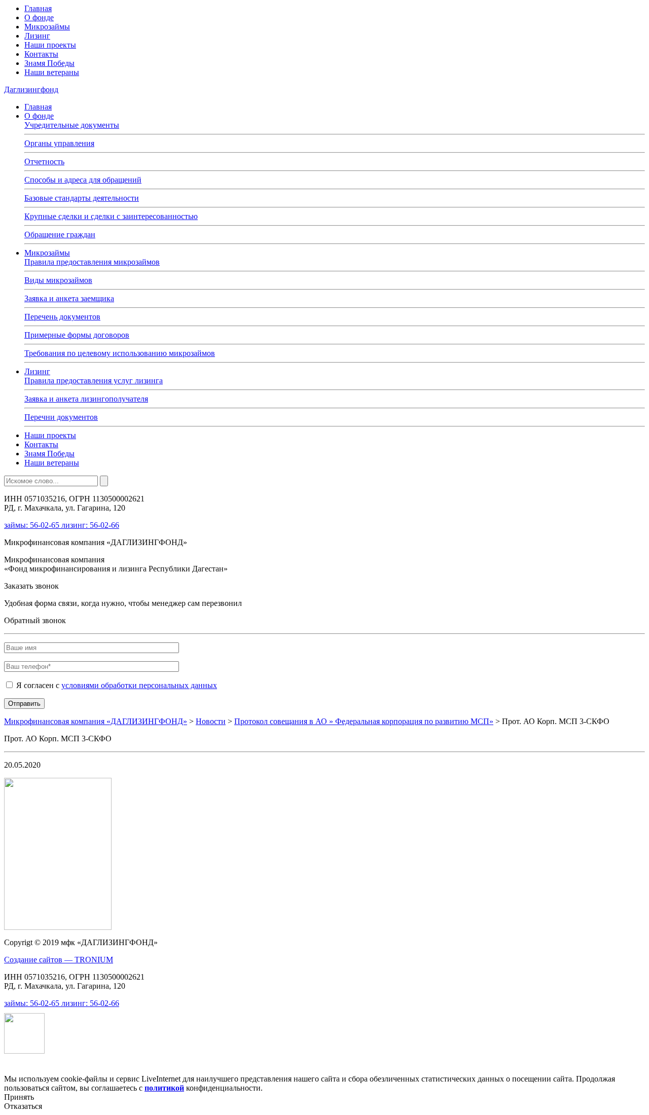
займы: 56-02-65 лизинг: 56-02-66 (61, 525)
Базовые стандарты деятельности (81, 198)
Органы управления (59, 143)
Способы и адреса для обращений (82, 179)
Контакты (41, 54)
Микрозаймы (47, 26)
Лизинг (37, 35)
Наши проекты (50, 45)
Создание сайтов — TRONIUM (58, 959)
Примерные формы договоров (76, 335)
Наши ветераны (51, 72)
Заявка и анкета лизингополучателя (86, 398)
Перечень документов (62, 316)
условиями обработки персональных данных (139, 685)
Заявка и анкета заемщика (69, 298)
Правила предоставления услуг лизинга (93, 380)
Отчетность (44, 161)
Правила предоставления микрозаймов (92, 262)
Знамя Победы (49, 63)
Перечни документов (61, 417)
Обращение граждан (59, 234)
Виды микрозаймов (58, 280)
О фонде (39, 17)
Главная (38, 8)
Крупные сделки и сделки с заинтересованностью (111, 216)
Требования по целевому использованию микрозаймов (119, 353)
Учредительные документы (71, 125)
